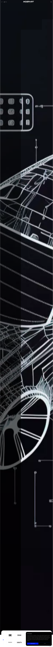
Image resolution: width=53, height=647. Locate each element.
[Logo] (28, 2)
